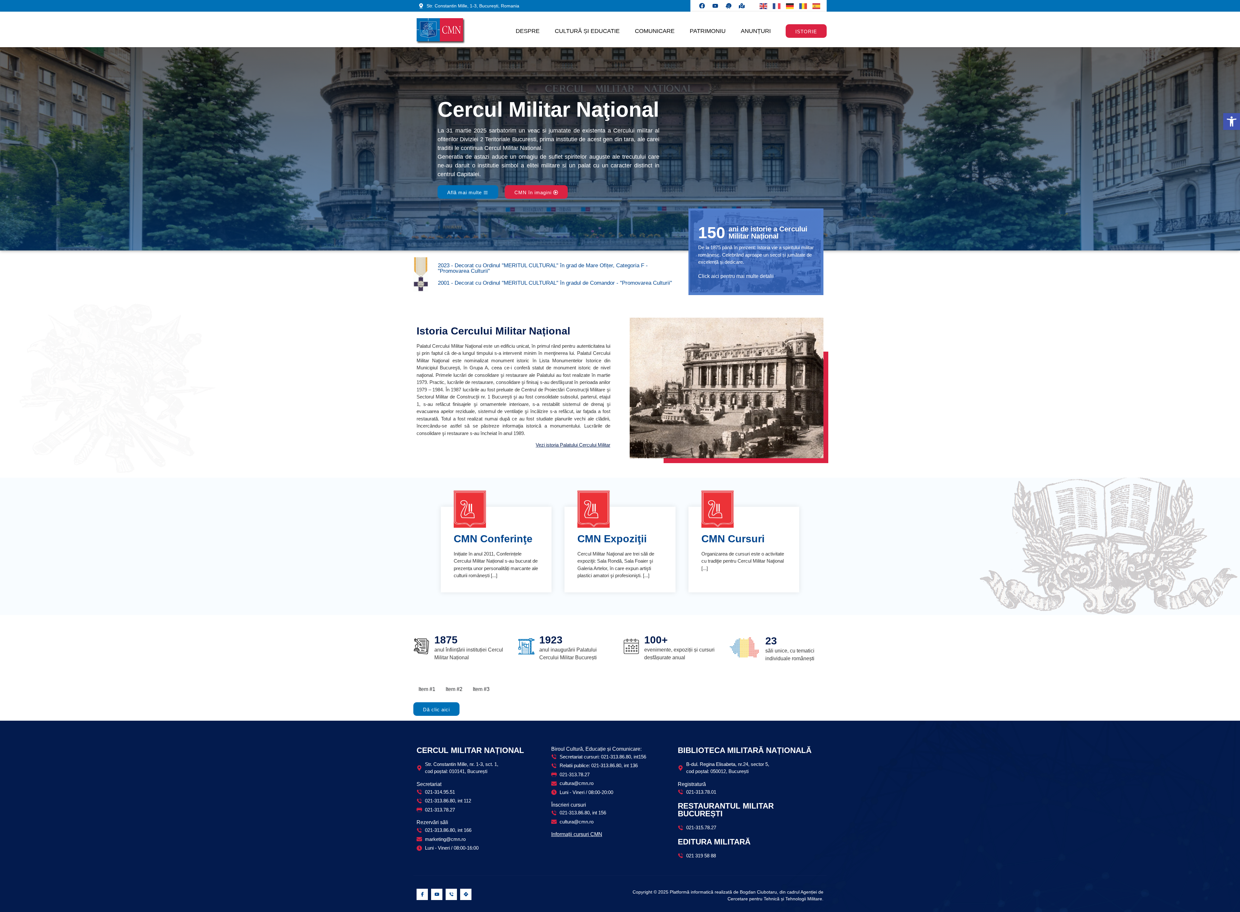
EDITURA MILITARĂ (714, 841)
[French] (777, 6)
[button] (1231, 121)
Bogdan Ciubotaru (758, 892)
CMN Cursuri (733, 539)
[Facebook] (702, 6)
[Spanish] (816, 6)
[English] (764, 6)
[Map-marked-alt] (742, 6)
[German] (790, 6)
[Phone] (451, 894)
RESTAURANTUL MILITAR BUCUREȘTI (726, 809)
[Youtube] (715, 6)
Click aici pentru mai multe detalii (736, 276)
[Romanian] (803, 6)
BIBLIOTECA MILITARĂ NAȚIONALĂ (744, 750)
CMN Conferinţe (493, 539)
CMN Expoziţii (612, 539)
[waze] (465, 894)
